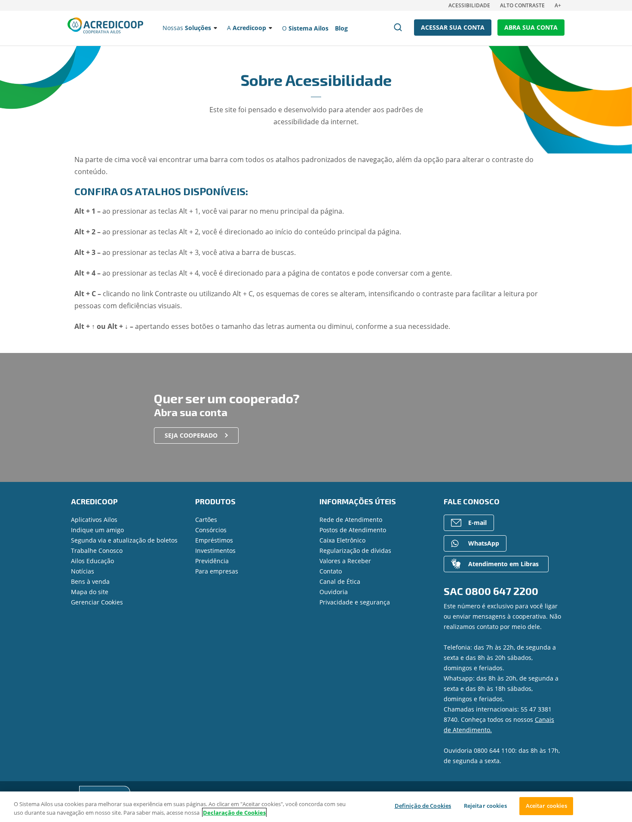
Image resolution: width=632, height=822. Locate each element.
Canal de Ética (339, 581)
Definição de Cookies (423, 806)
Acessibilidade (469, 5)
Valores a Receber (345, 561)
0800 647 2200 (501, 591)
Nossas (187, 28)
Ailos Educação (92, 561)
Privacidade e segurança (354, 602)
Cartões (206, 519)
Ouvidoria (333, 592)
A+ (558, 5)
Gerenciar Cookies (97, 602)
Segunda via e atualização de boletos (124, 540)
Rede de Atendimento (350, 519)
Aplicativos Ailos (94, 519)
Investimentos (215, 550)
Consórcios (211, 530)
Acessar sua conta (453, 27)
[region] (316, 806)
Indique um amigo (97, 530)
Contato (330, 571)
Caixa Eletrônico (342, 540)
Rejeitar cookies (485, 806)
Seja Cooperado (191, 435)
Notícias (82, 571)
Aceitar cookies (546, 806)
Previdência (212, 561)
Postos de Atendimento (352, 530)
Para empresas (216, 571)
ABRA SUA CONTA (531, 27)
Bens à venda (90, 581)
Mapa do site (89, 592)
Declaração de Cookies (234, 812)
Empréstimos (214, 540)
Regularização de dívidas (355, 550)
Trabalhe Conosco (97, 550)
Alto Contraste (522, 5)
